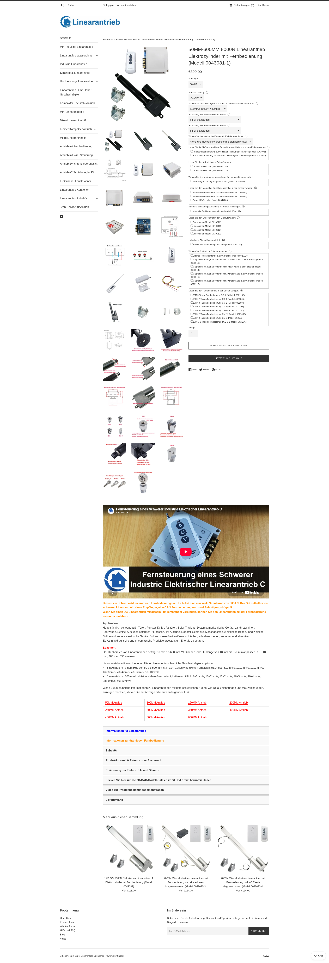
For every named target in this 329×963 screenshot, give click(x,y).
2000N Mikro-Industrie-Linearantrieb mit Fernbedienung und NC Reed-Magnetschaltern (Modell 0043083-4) (243, 882)
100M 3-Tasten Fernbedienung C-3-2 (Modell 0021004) (219, 303)
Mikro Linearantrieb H (73, 137)
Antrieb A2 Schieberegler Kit (77, 172)
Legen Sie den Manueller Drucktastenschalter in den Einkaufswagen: (220, 188)
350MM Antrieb (197, 710)
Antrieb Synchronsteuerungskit (79, 163)
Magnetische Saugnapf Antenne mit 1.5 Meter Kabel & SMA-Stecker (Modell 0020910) (227, 261)
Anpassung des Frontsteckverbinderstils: (207, 114)
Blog (62, 934)
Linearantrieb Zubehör (79, 198)
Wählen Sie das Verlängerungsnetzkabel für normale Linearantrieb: (219, 177)
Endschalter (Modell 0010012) (207, 230)
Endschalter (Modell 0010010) (207, 222)
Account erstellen (126, 5)
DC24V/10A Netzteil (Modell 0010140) (210, 166)
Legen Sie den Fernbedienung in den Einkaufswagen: (213, 291)
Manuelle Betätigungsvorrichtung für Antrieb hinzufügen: (214, 207)
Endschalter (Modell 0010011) (207, 226)
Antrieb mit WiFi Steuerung (76, 155)
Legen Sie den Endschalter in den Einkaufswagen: (212, 218)
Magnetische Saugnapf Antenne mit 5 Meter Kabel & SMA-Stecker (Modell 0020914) (226, 268)
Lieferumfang (114, 799)
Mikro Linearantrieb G (73, 120)
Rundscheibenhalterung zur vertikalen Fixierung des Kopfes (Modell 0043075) (229, 152)
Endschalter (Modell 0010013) (207, 234)
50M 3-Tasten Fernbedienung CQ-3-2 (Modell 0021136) (219, 295)
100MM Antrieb (156, 702)
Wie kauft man (68, 926)
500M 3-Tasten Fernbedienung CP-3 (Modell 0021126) (218, 310)
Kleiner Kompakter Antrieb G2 (78, 129)
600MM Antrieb (197, 717)
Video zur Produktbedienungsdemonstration (135, 789)
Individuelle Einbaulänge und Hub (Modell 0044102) (217, 245)
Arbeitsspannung (196, 92)
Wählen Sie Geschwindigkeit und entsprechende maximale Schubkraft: (221, 103)
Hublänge (193, 79)
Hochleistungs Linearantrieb (79, 81)
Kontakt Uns (67, 922)
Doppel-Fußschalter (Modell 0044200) (210, 200)
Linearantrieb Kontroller (79, 189)
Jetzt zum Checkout (229, 358)
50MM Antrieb (113, 702)
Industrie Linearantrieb (79, 64)
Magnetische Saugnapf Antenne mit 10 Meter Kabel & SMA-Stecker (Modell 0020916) (227, 275)
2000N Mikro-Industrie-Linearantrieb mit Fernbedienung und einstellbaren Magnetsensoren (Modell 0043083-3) (186, 882)
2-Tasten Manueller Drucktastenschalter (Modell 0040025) (220, 192)
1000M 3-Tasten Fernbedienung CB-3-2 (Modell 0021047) (220, 322)
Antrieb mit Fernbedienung (76, 146)
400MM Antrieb (238, 710)
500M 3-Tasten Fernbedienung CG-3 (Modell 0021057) (218, 318)
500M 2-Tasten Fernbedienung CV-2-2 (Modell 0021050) (219, 314)
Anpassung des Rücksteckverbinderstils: (207, 125)
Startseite (65, 38)
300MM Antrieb (156, 710)
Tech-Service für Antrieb (74, 207)
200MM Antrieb (238, 702)
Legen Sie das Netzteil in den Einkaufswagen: (209, 162)
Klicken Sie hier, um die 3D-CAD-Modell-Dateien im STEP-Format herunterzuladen (158, 780)
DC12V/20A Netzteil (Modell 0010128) (210, 170)
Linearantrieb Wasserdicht (79, 55)
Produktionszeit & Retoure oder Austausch (134, 760)
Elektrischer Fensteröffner (75, 181)
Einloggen (108, 5)
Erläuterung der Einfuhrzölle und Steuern (132, 770)
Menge (191, 328)
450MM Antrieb (114, 717)
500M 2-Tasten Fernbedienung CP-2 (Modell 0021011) (218, 306)
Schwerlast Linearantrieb (79, 72)
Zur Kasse (263, 5)
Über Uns (65, 918)
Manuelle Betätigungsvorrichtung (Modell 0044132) (217, 211)
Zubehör (111, 750)
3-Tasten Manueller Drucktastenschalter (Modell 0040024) (220, 196)
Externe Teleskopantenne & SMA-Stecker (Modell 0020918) (220, 256)
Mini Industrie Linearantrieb (79, 46)
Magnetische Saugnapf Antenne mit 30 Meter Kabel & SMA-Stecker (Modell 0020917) (227, 282)
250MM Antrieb (114, 710)
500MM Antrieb (156, 717)
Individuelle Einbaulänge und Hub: (204, 240)
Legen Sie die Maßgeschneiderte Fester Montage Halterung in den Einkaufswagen (227, 147)
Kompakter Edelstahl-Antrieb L (78, 103)
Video (63, 938)
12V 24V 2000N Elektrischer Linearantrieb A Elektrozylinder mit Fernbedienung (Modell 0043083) (128, 882)
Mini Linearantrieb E (72, 111)
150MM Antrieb (197, 702)
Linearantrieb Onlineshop (93, 956)
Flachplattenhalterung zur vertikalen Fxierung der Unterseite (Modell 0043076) (229, 155)
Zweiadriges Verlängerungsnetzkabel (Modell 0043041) (219, 181)
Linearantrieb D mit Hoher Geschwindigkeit (75, 92)
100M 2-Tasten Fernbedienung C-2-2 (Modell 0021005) (219, 299)
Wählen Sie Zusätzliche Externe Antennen (208, 251)
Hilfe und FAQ (68, 930)
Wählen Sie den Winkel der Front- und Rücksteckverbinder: (215, 136)
